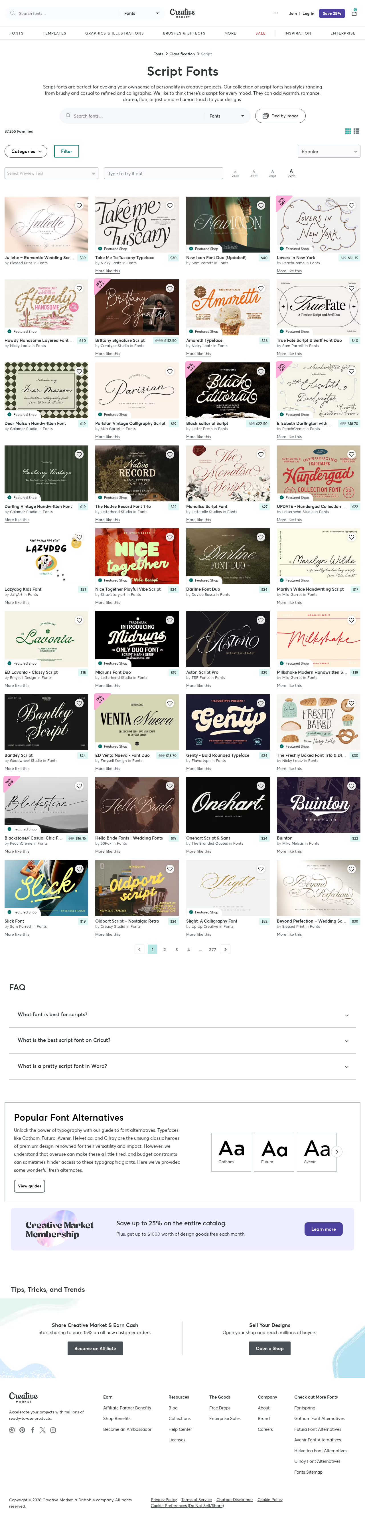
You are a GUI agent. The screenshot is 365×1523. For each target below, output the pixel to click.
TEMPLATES (54, 33)
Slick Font (14, 921)
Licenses (177, 1440)
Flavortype (201, 760)
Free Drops (220, 1408)
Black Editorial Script (207, 423)
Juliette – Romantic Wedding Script (40, 257)
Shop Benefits (117, 1418)
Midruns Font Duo (113, 672)
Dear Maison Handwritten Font (35, 423)
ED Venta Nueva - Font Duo (122, 755)
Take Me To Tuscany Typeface (124, 257)
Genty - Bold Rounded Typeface (217, 755)
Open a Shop (270, 1348)
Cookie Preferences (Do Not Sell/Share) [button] (187, 1505)
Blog (173, 1408)
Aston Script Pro (202, 672)
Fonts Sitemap (308, 1472)
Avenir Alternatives (317, 1440)
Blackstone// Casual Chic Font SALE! (41, 838)
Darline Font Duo (203, 589)
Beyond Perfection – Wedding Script (313, 921)
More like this (107, 270)
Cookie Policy (270, 1499)
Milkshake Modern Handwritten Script (314, 672)
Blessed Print (21, 262)
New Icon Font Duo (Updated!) (216, 257)
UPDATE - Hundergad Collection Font (314, 506)
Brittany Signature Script (120, 340)
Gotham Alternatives (319, 1418)
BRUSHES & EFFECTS (184, 33)
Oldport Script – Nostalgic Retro (127, 921)
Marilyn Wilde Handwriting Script (310, 589)
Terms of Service (196, 1499)
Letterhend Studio (116, 511)
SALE (261, 33)
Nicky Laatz (111, 262)
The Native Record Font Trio (123, 506)
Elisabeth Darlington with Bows (308, 423)
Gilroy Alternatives (317, 1461)
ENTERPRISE (343, 33)
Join (293, 13)
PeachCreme (293, 262)
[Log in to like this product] (79, 205)
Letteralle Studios (207, 511)
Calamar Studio (23, 428)
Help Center (180, 1429)
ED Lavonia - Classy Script (31, 672)
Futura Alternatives (317, 1429)
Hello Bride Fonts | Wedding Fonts (129, 838)
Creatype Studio (115, 345)
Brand (264, 1418)
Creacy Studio (113, 926)
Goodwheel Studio (26, 760)
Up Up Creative (205, 926)
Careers (265, 1429)
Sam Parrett (202, 262)
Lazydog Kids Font (23, 589)
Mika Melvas (293, 843)
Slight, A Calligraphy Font (211, 921)
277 (212, 949)
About (263, 1408)
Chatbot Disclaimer (234, 1499)
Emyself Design (23, 677)
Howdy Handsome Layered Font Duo (41, 340)
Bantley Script (19, 755)
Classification (182, 54)
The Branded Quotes (210, 843)
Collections (180, 1418)
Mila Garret (110, 428)
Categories (23, 151)
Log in (308, 13)
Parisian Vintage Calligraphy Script (130, 423)
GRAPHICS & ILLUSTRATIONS (114, 33)
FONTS (16, 33)
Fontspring (304, 1408)
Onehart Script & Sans (208, 838)
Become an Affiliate (95, 1348)
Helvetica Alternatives (320, 1450)
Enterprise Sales (225, 1418)
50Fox (106, 843)
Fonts (158, 54)
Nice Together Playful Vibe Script (128, 589)
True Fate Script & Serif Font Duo (309, 340)
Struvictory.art (113, 594)
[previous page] (139, 949)
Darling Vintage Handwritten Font (38, 506)
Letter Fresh (202, 428)
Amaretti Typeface (204, 340)
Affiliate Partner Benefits (127, 1408)
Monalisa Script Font (206, 506)
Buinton (285, 838)
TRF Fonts (201, 677)
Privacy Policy (164, 1499)
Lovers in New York (296, 257)
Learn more (323, 1229)
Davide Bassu (203, 594)
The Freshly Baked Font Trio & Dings (313, 755)
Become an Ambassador (127, 1429)
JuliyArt (16, 594)
